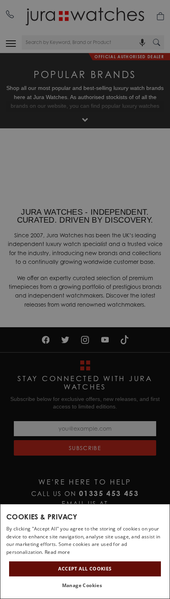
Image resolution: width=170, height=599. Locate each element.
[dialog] (85, 551)
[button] (85, 585)
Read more (57, 552)
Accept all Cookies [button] (84, 568)
